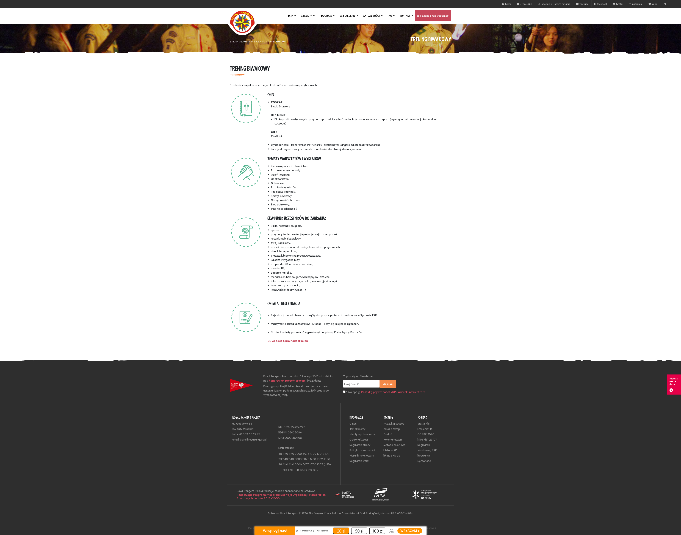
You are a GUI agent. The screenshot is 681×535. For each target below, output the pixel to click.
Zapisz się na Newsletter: (358, 376)
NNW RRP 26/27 (427, 439)
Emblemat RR (425, 428)
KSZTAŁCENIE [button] (347, 15)
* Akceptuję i (385, 391)
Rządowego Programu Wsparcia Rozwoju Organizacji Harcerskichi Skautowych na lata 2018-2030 (281, 496)
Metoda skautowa (394, 444)
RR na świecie (391, 455)
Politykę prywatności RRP (378, 391)
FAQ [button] (390, 15)
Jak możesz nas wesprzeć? (433, 15)
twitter (619, 3)
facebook (601, 3)
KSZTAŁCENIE (258, 41)
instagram (637, 3)
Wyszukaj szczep (393, 423)
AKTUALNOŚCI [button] (371, 15)
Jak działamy (358, 428)
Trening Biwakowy (276, 41)
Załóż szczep (391, 428)
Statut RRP (424, 423)
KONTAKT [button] (405, 15)
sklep (654, 3)
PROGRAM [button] (326, 15)
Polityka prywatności (362, 450)
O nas (353, 423)
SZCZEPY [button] (307, 15)
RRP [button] (291, 15)
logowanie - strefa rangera (555, 3)
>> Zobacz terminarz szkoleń (287, 340)
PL (665, 3)
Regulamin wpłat (360, 460)
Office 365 (525, 3)
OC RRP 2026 (425, 434)
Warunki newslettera (411, 391)
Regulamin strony (360, 444)
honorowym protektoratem (287, 380)
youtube (584, 3)
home (508, 3)
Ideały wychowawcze (362, 434)
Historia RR (390, 450)
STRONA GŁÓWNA (239, 41)
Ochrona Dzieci (359, 439)
